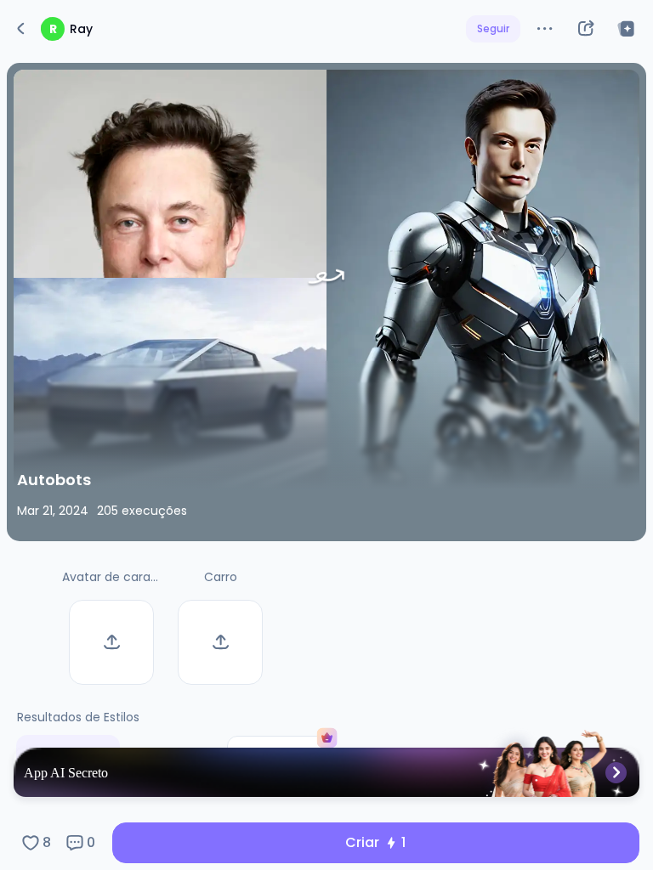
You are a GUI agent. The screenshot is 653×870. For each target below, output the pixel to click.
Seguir (493, 28)
